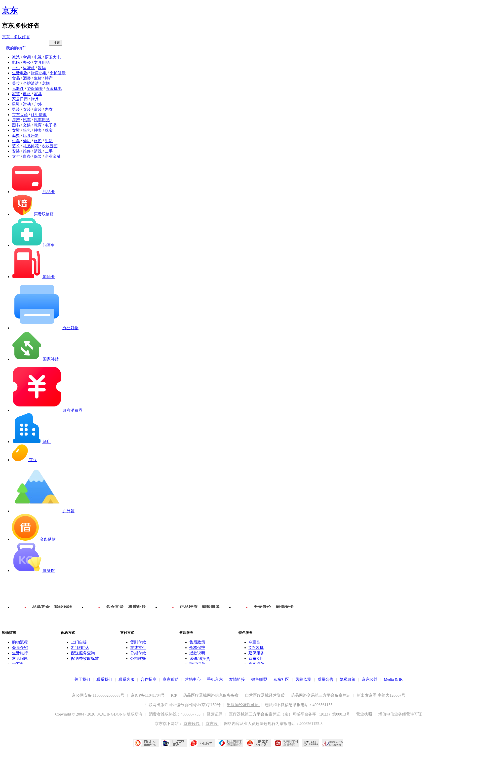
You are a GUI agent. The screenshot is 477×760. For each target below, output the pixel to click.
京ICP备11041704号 (148, 695)
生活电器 (20, 73)
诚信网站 (202, 743)
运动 (27, 104)
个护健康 (58, 73)
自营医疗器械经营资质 (265, 695)
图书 (16, 125)
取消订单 (197, 664)
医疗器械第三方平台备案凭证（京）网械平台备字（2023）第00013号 (290, 714)
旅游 (38, 141)
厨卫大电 (53, 57)
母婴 (16, 135)
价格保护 (197, 647)
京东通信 (256, 664)
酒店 (27, 141)
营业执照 (364, 714)
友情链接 (237, 679)
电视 (38, 57)
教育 (38, 125)
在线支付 (138, 647)
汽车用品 (42, 120)
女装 (27, 109)
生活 (49, 141)
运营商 (29, 68)
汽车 (27, 120)
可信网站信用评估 (146, 743)
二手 (49, 151)
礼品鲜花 (31, 146)
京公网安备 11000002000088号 (98, 695)
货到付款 (138, 642)
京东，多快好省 (16, 37)
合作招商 (149, 679)
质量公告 (325, 679)
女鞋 (16, 130)
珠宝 (49, 130)
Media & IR (393, 679)
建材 (27, 94)
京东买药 (20, 115)
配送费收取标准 (85, 658)
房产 (16, 120)
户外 (38, 104)
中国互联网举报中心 (230, 743)
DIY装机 (256, 647)
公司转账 (138, 658)
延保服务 (256, 653)
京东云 (212, 723)
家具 (38, 94)
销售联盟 (259, 679)
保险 (38, 156)
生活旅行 (20, 653)
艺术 (16, 146)
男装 (16, 109)
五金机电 (54, 88)
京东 (10, 10)
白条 (27, 156)
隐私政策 (348, 679)
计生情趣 (39, 115)
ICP (174, 695)
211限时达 (80, 647)
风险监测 (303, 679)
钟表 (38, 130)
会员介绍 (20, 647)
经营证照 (215, 714)
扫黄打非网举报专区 (286, 743)
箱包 (27, 130)
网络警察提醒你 (174, 743)
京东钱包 (192, 723)
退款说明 (197, 653)
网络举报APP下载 (258, 743)
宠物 (46, 83)
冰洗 (16, 57)
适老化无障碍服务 (310, 743)
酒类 (27, 78)
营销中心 (193, 679)
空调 (27, 57)
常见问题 (20, 658)
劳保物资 (35, 88)
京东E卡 (255, 658)
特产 (49, 78)
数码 (42, 68)
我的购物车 (16, 48)
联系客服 (126, 679)
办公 (27, 62)
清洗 (38, 151)
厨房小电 (39, 73)
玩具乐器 (31, 135)
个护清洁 (31, 83)
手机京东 (215, 679)
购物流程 (20, 642)
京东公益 (370, 679)
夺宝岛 (254, 642)
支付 (16, 156)
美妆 (16, 83)
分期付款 (138, 653)
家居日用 (20, 99)
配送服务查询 (83, 653)
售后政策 (197, 642)
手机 (16, 68)
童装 (38, 109)
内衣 (49, 109)
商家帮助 (171, 679)
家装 (16, 94)
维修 (27, 151)
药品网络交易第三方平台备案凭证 (321, 695)
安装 (16, 151)
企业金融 (53, 156)
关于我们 (82, 679)
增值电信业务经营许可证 (400, 714)
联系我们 (104, 679)
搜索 (55, 42)
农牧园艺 (50, 146)
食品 (16, 78)
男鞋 (16, 104)
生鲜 (38, 78)
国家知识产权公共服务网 (333, 743)
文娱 (27, 125)
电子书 (51, 125)
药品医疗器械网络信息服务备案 (211, 695)
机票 (16, 141)
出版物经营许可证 (243, 705)
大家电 (18, 664)
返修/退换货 (199, 658)
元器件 (18, 88)
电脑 (16, 62)
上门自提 (79, 642)
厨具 (35, 99)
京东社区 (281, 679)
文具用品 (42, 62)
